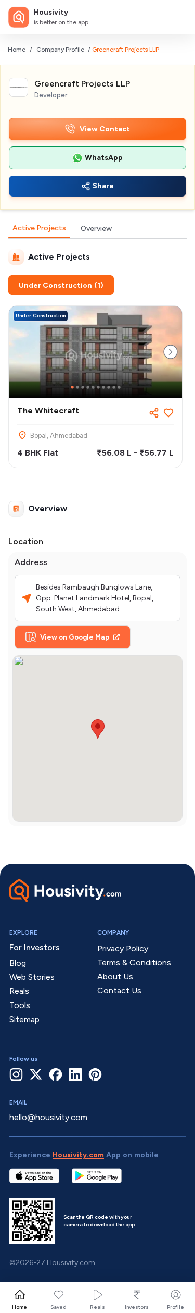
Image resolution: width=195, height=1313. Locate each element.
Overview (96, 228)
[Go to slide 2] (77, 387)
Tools (19, 1005)
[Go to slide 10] (119, 387)
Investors (137, 1307)
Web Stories (32, 977)
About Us (115, 976)
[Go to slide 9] (113, 387)
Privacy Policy (122, 948)
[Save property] (168, 413)
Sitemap (24, 1019)
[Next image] (170, 352)
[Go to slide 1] (72, 387)
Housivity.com (78, 1154)
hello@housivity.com (48, 1117)
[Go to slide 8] (108, 387)
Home (16, 49)
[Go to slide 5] (93, 387)
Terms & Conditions (134, 962)
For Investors (34, 947)
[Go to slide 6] (98, 387)
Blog (17, 963)
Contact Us (119, 991)
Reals (97, 1307)
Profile (175, 1307)
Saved (58, 1307)
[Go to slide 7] (103, 387)
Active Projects (39, 228)
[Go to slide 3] (82, 387)
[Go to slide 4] (87, 387)
